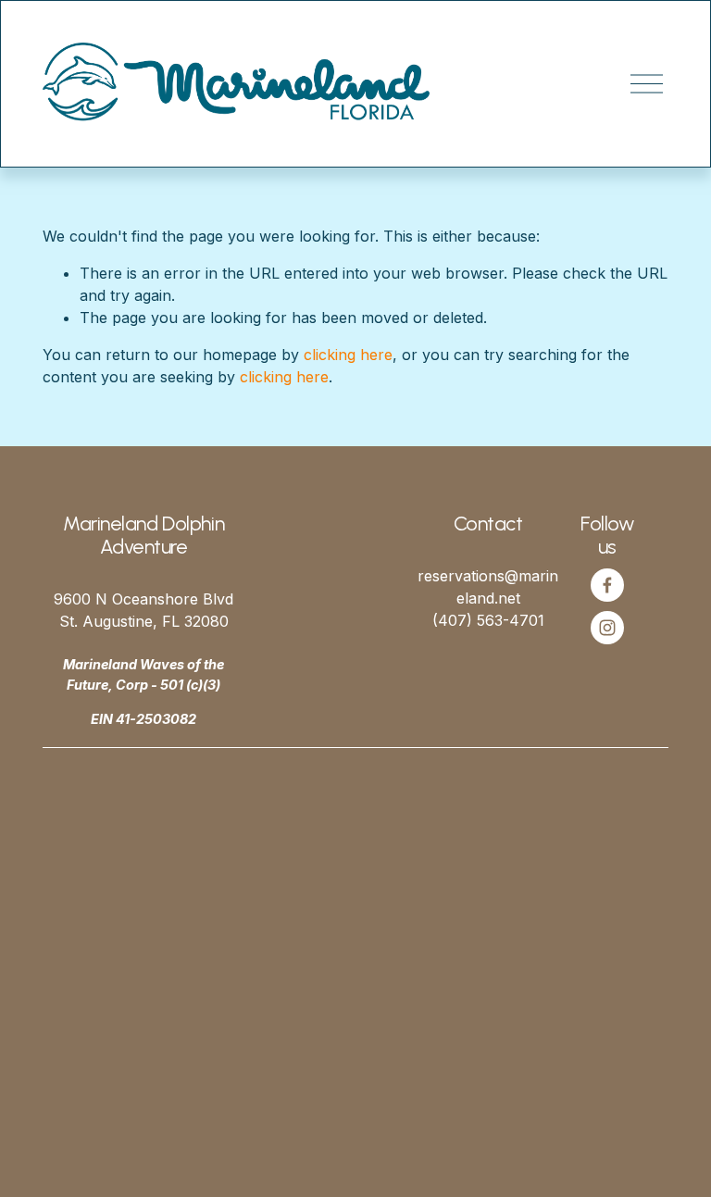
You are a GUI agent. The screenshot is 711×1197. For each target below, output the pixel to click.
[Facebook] (607, 585)
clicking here (348, 354)
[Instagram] (607, 627)
